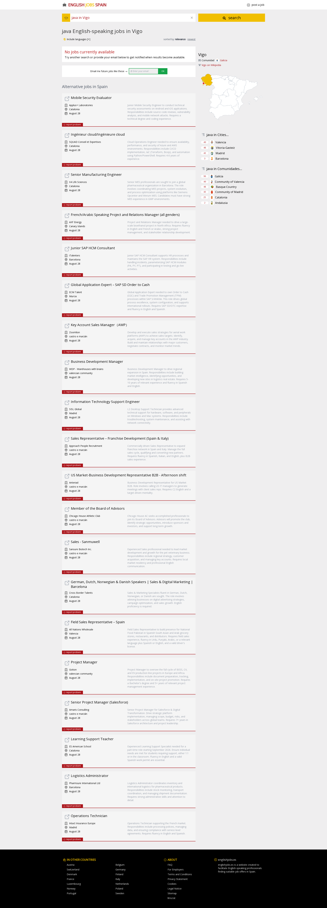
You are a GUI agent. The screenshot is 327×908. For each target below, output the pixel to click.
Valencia (220, 142)
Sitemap (172, 893)
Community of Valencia (229, 182)
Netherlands (122, 883)
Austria (70, 864)
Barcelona (221, 158)
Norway (71, 888)
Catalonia (221, 197)
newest (192, 39)
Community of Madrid (229, 192)
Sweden (119, 893)
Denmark (72, 874)
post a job (258, 5)
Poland (119, 888)
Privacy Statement (178, 879)
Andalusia (221, 203)
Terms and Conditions (180, 874)
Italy (117, 879)
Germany (120, 869)
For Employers (176, 869)
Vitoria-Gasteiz (225, 148)
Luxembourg (74, 883)
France (70, 879)
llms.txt (171, 898)
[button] (76, 39)
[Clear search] (192, 17)
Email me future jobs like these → (108, 71)
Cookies (172, 883)
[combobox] (134, 17)
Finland (119, 874)
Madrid (220, 153)
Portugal (71, 893)
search (234, 17)
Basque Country (226, 187)
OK (162, 71)
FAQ (170, 864)
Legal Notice (175, 888)
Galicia (223, 60)
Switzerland (73, 869)
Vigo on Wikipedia (211, 65)
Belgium (119, 864)
